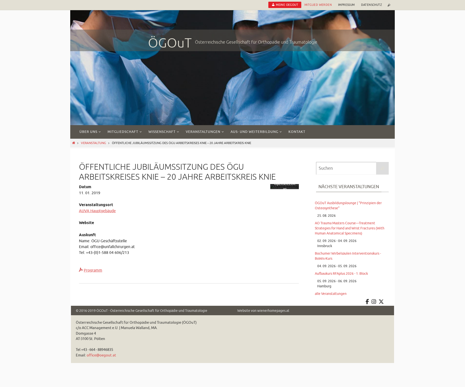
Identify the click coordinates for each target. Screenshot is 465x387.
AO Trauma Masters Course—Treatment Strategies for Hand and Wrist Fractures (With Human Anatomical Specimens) (349, 228)
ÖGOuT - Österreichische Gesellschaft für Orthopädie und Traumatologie (151, 311)
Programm (93, 270)
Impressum (346, 5)
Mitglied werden (318, 5)
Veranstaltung (93, 143)
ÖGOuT (170, 43)
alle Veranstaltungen (331, 294)
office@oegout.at (101, 355)
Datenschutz (371, 5)
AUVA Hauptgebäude (97, 211)
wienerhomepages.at (273, 311)
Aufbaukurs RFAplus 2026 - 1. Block (341, 274)
